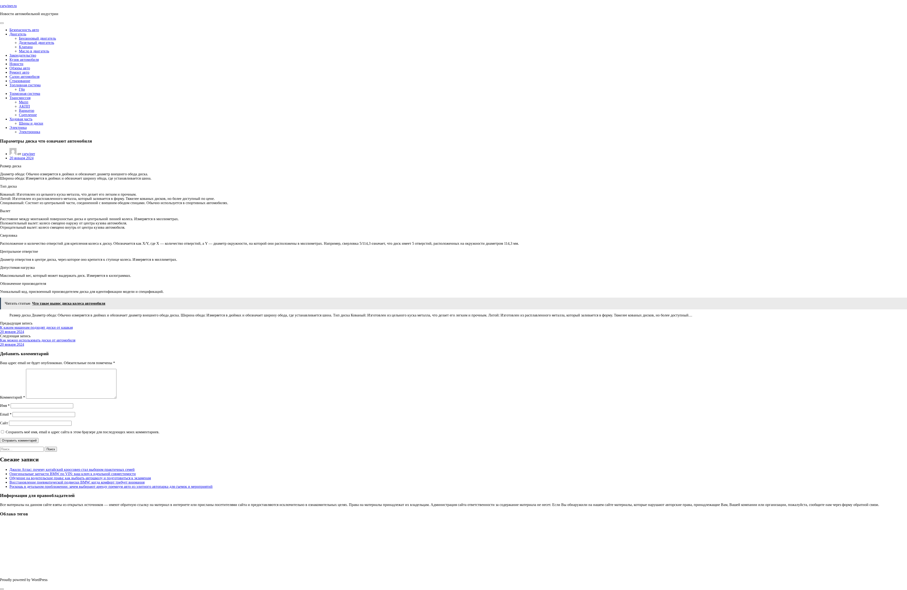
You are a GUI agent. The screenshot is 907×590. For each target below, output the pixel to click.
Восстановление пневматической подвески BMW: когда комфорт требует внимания (77, 482)
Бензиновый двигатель (37, 38)
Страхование (19, 81)
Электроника (29, 132)
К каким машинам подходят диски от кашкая (36, 327)
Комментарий (12, 397)
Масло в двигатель (34, 51)
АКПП (24, 106)
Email (6, 414)
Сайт (4, 423)
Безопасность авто (24, 30)
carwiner (28, 154)
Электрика (18, 128)
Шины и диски (31, 123)
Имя (5, 406)
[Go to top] (2, 589)
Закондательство (22, 55)
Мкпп (23, 102)
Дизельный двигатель (36, 43)
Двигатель (17, 34)
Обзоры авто (19, 68)
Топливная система (25, 85)
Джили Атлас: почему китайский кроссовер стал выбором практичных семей (72, 470)
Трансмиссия (19, 98)
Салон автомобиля (24, 77)
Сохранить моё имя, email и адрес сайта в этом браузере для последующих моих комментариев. (82, 432)
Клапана (26, 47)
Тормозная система (24, 94)
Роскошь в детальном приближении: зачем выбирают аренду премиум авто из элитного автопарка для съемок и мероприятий (111, 487)
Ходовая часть (20, 119)
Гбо (22, 89)
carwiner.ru (8, 6)
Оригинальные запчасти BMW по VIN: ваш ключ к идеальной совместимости (72, 474)
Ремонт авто (19, 72)
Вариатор (26, 111)
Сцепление (28, 115)
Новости (16, 64)
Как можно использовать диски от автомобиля (37, 340)
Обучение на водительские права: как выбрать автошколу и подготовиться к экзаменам (80, 478)
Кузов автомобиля (24, 60)
